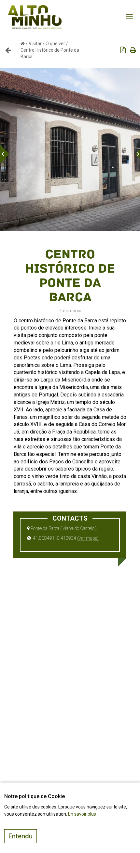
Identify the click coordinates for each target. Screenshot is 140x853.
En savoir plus (82, 814)
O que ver (55, 43)
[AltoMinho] (35, 8)
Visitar (35, 43)
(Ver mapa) (88, 538)
